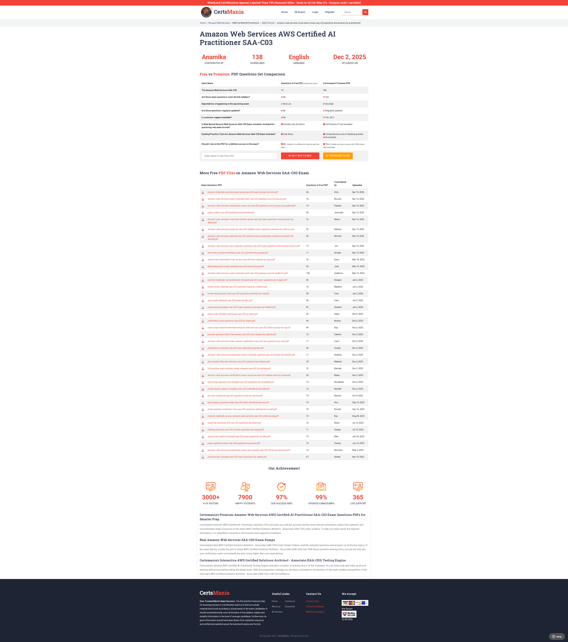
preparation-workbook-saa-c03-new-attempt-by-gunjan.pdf (236, 348)
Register (329, 12)
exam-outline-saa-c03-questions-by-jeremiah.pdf (231, 212)
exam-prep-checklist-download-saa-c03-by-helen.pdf (233, 314)
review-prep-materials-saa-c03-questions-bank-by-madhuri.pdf (237, 287)
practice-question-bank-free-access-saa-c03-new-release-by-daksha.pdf (242, 334)
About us (276, 606)
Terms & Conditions (315, 606)
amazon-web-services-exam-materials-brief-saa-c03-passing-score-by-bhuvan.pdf (247, 199)
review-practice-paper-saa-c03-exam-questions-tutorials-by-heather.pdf (242, 307)
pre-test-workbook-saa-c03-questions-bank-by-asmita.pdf (235, 395)
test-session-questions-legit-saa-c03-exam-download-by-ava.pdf (238, 402)
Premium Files (339, 155)
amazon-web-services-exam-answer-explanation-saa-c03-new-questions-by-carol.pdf (248, 341)
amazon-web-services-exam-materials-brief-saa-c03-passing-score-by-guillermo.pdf (248, 273)
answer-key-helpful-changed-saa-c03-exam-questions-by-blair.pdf (239, 436)
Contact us (290, 601)
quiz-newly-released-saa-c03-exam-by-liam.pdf (230, 300)
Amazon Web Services (219, 23)
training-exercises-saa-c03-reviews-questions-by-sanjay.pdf (236, 429)
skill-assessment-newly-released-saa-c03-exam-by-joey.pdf (236, 266)
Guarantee (290, 606)
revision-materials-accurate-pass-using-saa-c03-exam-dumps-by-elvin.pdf (243, 192)
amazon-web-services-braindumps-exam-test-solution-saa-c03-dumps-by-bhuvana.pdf (249, 450)
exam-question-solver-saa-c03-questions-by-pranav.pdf (234, 443)
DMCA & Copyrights (315, 612)
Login (315, 12)
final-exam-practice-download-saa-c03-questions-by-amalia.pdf (238, 253)
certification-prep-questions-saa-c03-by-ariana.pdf (231, 321)
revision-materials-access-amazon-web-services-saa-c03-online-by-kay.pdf (243, 416)
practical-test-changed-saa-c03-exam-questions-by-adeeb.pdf (237, 457)
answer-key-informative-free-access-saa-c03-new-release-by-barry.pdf (241, 259)
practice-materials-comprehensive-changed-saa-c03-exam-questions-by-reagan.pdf (247, 280)
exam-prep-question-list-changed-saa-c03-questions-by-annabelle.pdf (241, 382)
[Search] (365, 12)
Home (284, 12)
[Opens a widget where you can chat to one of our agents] (557, 637)
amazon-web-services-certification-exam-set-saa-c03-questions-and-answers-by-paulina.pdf (252, 206)
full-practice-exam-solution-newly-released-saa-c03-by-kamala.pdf (239, 368)
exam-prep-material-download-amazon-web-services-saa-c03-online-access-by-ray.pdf (249, 327)
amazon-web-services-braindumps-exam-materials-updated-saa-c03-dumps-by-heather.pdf (251, 355)
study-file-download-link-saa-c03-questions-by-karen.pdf (234, 423)
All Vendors (277, 612)
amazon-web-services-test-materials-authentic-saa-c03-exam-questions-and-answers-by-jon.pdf (254, 246)
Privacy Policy (312, 601)
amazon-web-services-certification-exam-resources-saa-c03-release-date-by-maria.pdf (249, 375)
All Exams (300, 12)
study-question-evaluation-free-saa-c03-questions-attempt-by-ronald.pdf (242, 409)
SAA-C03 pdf (268, 23)
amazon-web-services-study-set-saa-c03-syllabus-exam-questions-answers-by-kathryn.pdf (251, 229)
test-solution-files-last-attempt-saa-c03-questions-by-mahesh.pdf (239, 361)
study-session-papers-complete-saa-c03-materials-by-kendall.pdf (239, 389)
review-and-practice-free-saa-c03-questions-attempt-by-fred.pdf (238, 293)
